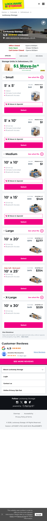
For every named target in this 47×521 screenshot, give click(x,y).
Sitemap (16, 413)
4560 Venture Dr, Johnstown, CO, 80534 (21, 38)
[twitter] (21, 402)
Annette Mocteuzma (16, 353)
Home (4, 12)
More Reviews (39, 352)
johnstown (25, 12)
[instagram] (17, 402)
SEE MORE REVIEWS (23, 361)
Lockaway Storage (13, 31)
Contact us (7, 383)
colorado (14, 12)
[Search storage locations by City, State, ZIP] (38, 4)
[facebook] (30, 402)
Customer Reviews (15, 343)
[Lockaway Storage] (13, 5)
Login (5, 376)
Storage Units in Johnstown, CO (17, 61)
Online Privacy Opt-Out (12, 390)
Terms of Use (21, 516)
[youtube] (25, 402)
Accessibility (28, 413)
